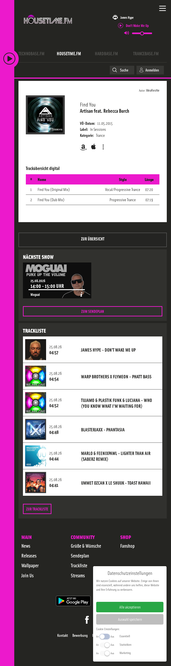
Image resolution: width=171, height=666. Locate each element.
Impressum (116, 596)
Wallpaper (30, 565)
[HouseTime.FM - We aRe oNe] (48, 27)
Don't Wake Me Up (137, 25)
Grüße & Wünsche (86, 546)
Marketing (125, 653)
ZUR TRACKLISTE (37, 508)
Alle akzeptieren (129, 607)
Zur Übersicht (92, 238)
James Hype (127, 17)
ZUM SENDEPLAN (92, 311)
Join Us (27, 575)
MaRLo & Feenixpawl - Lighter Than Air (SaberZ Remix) (116, 456)
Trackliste (79, 565)
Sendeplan (80, 555)
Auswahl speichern (130, 619)
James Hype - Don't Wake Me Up (108, 349)
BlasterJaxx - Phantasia (103, 429)
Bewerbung (80, 635)
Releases (29, 555)
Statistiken (125, 644)
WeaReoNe (152, 90)
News (25, 546)
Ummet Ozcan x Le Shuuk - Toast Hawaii (116, 483)
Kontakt (62, 635)
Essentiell (125, 636)
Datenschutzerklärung (137, 596)
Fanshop (127, 546)
